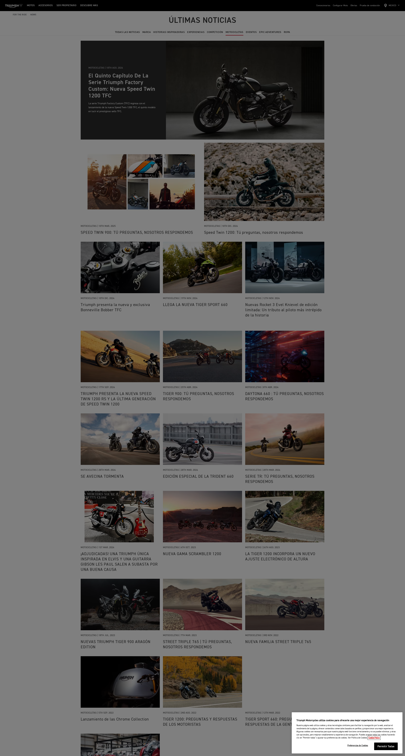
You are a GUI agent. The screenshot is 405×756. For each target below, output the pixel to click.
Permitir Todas (385, 746)
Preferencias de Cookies (357, 746)
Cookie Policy (374, 738)
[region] (347, 732)
